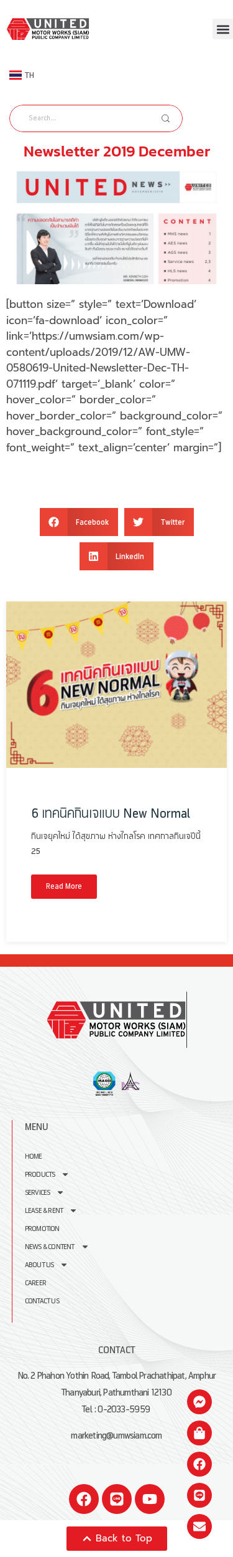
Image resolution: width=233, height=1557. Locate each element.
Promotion (42, 1229)
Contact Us (42, 1301)
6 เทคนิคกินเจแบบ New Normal (110, 814)
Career (35, 1283)
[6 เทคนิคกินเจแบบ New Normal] (116, 684)
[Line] (117, 1499)
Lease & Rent (44, 1211)
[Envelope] (199, 1526)
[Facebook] (84, 1499)
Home (33, 1156)
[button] (222, 29)
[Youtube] (150, 1499)
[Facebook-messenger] (199, 1401)
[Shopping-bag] (199, 1432)
